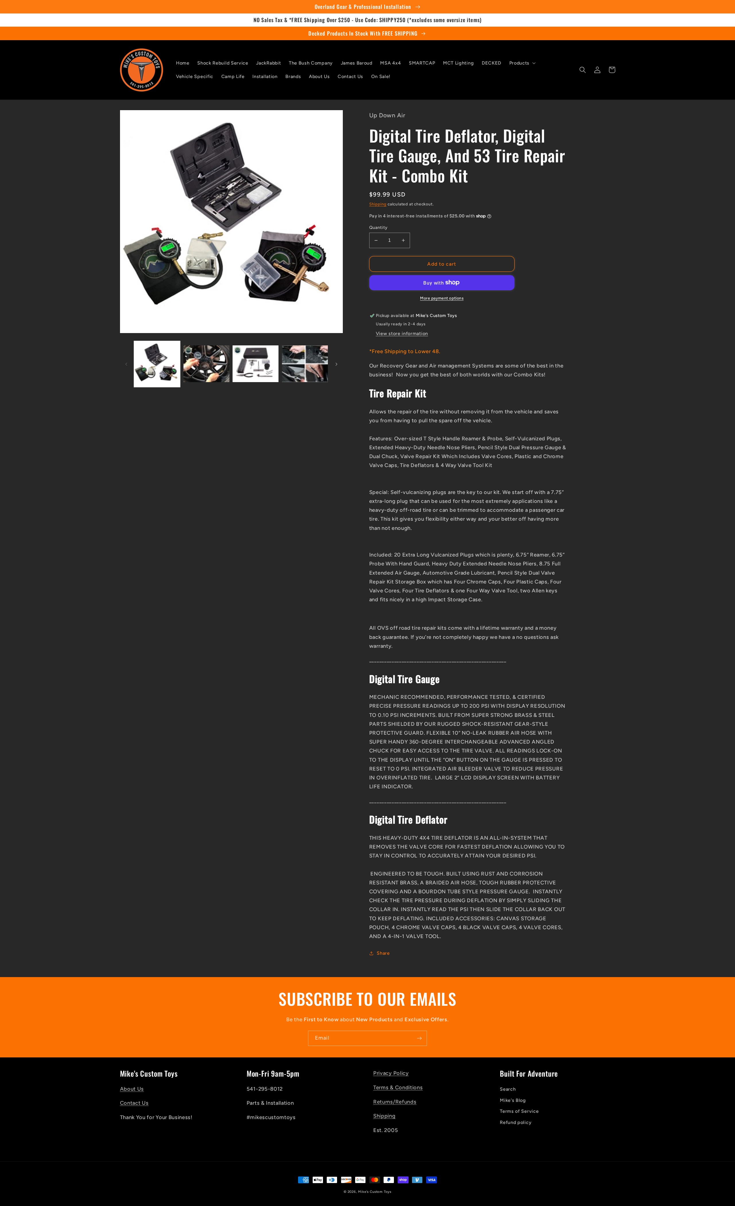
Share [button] (383, 953)
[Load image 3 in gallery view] (255, 364)
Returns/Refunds (394, 1102)
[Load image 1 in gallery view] (157, 364)
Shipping (377, 204)
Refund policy (515, 1122)
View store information (402, 333)
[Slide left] (126, 364)
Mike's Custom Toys (374, 1192)
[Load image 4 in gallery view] (305, 364)
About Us (132, 1089)
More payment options (442, 298)
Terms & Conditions (398, 1087)
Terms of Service (519, 1111)
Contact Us (134, 1103)
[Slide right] (336, 364)
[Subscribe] (419, 1038)
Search (508, 1089)
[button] (521, 63)
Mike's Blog (513, 1100)
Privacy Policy (391, 1073)
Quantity (378, 227)
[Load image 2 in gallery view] (206, 364)
